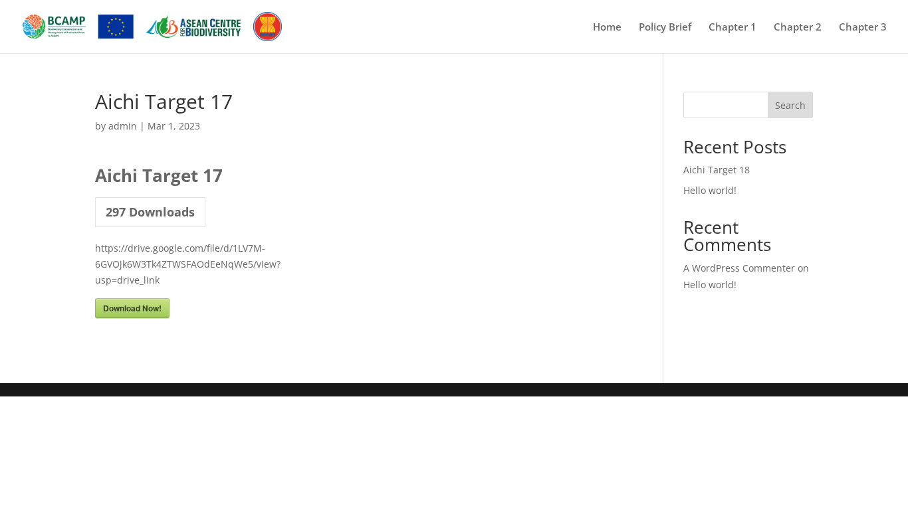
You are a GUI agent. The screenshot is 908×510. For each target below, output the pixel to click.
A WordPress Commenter (739, 268)
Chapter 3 (863, 27)
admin (122, 126)
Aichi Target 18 (716, 169)
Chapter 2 (798, 27)
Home (607, 27)
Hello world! (710, 190)
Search (790, 105)
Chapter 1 (732, 27)
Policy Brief (665, 27)
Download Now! (132, 308)
